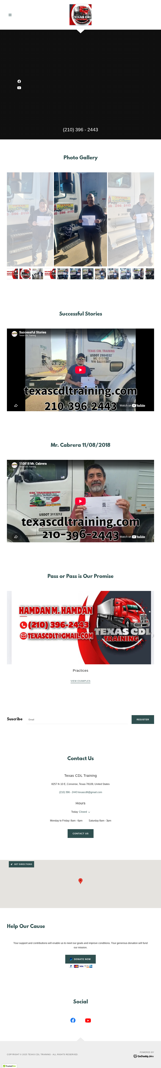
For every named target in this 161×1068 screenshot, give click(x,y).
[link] (80, 14)
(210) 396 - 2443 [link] (80, 129)
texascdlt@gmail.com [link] (90, 792)
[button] (10, 15)
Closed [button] (83, 811)
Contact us (81, 833)
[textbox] (77, 719)
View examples (80, 681)
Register (143, 719)
